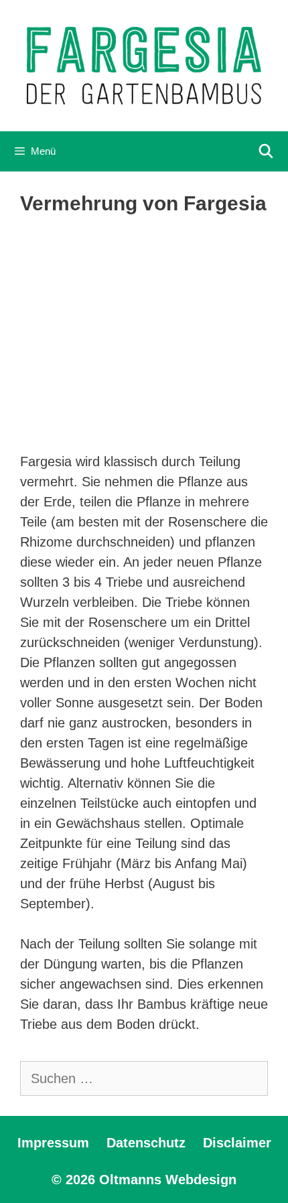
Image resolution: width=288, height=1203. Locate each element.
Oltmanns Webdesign (167, 1179)
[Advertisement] (144, 335)
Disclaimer (237, 1142)
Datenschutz (146, 1142)
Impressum (53, 1142)
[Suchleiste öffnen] (266, 151)
